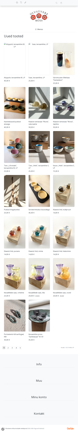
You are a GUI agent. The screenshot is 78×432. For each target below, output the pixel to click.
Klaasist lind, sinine (36, 251)
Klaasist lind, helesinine (62, 251)
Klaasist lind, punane (12, 251)
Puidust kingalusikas (12, 209)
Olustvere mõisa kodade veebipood (16, 428)
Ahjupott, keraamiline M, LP (14, 77)
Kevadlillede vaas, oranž (62, 293)
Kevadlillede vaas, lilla (37, 293)
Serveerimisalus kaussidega (39, 209)
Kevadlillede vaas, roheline (14, 293)
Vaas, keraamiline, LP (37, 77)
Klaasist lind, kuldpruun (62, 209)
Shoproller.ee (70, 429)
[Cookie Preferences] (3, 429)
